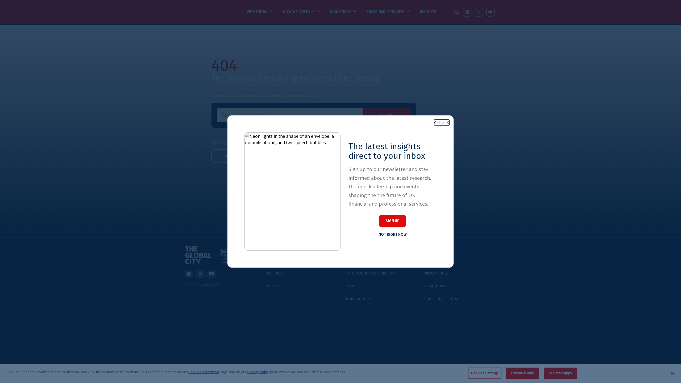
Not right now (393, 234)
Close (439, 122)
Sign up (392, 221)
